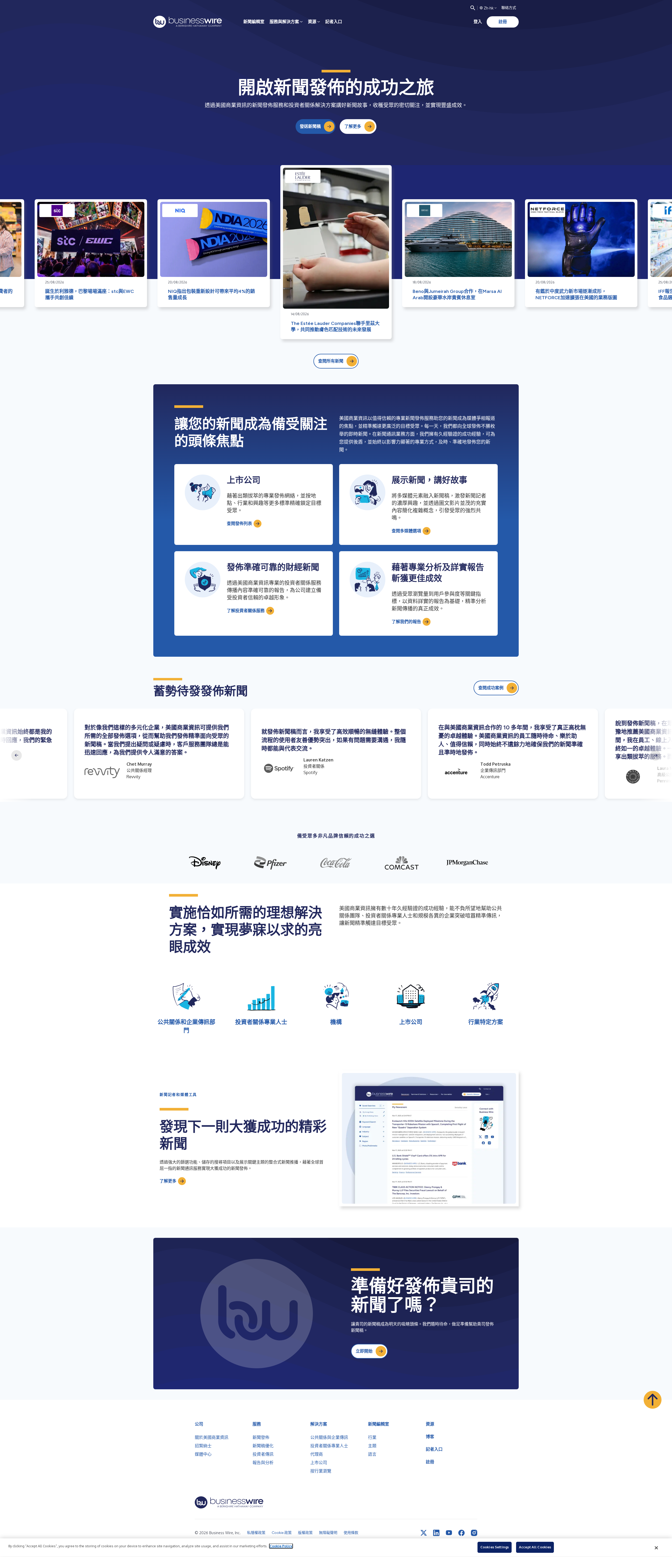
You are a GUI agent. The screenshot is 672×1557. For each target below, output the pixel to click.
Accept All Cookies (535, 1547)
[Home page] (187, 22)
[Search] (472, 8)
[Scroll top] (653, 1400)
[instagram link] (474, 1533)
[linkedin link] (436, 1533)
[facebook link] (461, 1533)
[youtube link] (449, 1532)
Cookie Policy (281, 1546)
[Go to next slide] (655, 755)
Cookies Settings (494, 1547)
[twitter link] (424, 1533)
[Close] (656, 1547)
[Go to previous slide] (16, 755)
